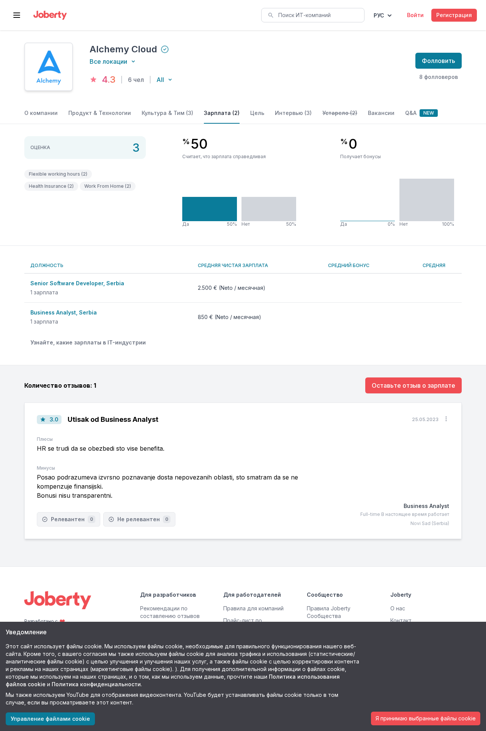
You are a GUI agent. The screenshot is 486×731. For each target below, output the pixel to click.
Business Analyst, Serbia (63, 312)
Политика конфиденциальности (96, 684)
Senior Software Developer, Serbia (77, 283)
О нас (397, 608)
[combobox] (313, 15)
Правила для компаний (253, 608)
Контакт (401, 620)
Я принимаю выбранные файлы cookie (426, 718)
